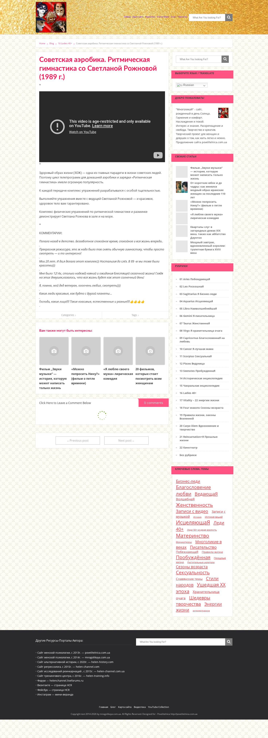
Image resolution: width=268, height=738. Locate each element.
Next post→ (126, 440)
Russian (188, 85)
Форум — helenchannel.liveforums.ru (60, 680)
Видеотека (150, 17)
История (197, 517)
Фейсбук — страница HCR (53, 690)
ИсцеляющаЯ (193, 522)
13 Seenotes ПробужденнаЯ (197, 371)
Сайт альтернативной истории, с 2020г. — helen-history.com (75, 662)
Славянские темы (189, 579)
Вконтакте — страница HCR (54, 685)
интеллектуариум (201, 610)
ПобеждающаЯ (187, 552)
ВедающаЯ (206, 494)
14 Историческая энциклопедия (201, 378)
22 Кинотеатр (188, 447)
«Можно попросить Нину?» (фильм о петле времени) (206, 205)
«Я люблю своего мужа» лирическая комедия (206, 216)
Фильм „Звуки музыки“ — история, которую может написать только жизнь (206, 173)
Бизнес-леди (188, 481)
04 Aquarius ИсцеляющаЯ (196, 301)
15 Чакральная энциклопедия (199, 385)
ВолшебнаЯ (185, 499)
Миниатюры (184, 542)
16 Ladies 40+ (188, 393)
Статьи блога (163, 17)
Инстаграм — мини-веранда (55, 694)
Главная (127, 17)
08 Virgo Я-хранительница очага (201, 330)
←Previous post (78, 440)
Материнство (192, 535)
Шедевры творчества (193, 600)
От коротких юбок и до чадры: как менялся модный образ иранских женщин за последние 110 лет (207, 190)
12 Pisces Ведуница (192, 363)
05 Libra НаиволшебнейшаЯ (198, 308)
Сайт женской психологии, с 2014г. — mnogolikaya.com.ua (73, 657)
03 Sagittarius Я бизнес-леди (198, 294)
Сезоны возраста (192, 566)
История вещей (214, 516)
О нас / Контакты (179, 17)
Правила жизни (212, 552)
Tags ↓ (135, 315)
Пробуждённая (193, 557)
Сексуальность (193, 572)
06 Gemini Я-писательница (197, 316)
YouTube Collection (158, 707)
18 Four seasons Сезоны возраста (201, 407)
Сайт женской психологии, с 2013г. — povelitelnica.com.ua (73, 652)
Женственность (194, 504)
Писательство (203, 547)
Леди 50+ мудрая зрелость (202, 529)
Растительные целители (201, 562)
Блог (113, 707)
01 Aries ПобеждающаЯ (195, 279)
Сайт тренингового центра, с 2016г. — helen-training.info (73, 676)
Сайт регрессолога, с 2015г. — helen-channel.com (68, 666)
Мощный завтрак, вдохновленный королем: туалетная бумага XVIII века (207, 248)
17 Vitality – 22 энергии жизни (199, 400)
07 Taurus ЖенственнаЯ (195, 323)
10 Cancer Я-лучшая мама (196, 349)
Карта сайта (138, 17)
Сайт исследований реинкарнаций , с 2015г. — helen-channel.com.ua (81, 671)
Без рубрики (188, 455)
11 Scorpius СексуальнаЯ (196, 356)
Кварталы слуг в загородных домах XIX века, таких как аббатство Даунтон (208, 232)
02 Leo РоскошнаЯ (192, 286)
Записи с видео (192, 511)
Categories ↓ (68, 315)
